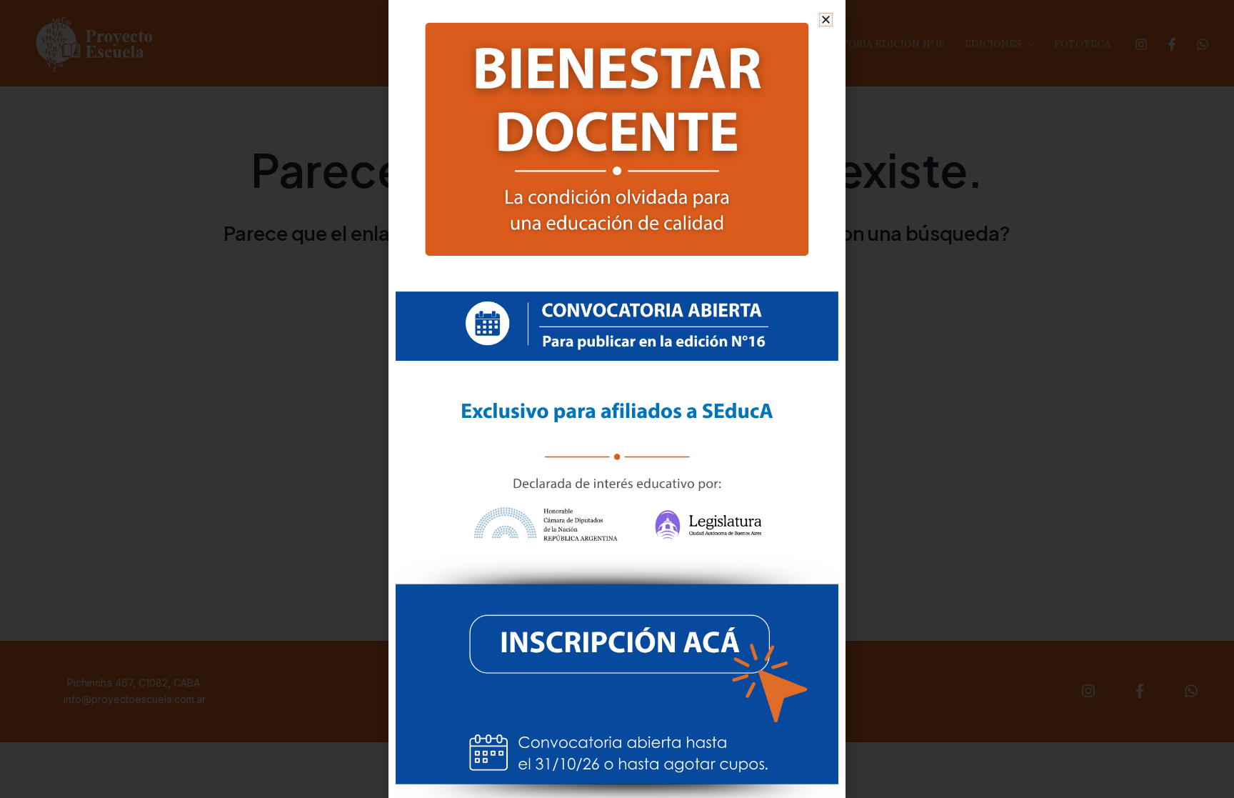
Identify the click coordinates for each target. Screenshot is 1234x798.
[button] (826, 19)
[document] (617, 399)
